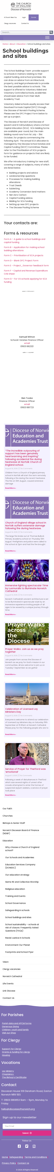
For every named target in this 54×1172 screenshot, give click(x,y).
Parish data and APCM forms (16, 1023)
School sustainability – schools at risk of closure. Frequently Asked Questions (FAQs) (22, 927)
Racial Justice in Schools (17, 937)
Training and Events (15, 896)
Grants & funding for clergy (16, 1052)
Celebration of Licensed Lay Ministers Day (21, 710)
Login (24, 17)
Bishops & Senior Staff (14, 823)
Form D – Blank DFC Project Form (21, 260)
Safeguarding (16, 1157)
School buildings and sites (18, 917)
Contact (9, 1084)
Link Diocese (9, 990)
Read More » (10, 488)
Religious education (15, 888)
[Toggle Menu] (47, 37)
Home (5, 44)
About (12, 44)
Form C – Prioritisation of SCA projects (23, 255)
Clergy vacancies (10, 23)
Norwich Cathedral (12, 976)
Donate (33, 17)
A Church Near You (10, 17)
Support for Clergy (11, 1048)
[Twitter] (27, 1146)
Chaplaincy (8, 1074)
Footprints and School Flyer (19, 952)
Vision (6, 961)
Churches (8, 815)
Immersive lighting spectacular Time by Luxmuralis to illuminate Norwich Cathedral (26, 588)
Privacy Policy (9, 1163)
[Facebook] (19, 1146)
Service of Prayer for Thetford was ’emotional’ (25, 770)
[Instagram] (34, 1146)
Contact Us (25, 23)
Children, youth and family (15, 1029)
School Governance (15, 903)
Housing (6, 1055)
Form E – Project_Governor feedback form (26, 265)
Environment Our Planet (17, 944)
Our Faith (7, 808)
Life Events (8, 983)
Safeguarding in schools (17, 910)
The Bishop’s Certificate (14, 1077)
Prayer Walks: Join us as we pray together (24, 650)
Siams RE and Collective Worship (22, 881)
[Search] (51, 32)
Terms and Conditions (36, 1157)
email (27, 343)
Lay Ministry (8, 1071)
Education (8, 840)
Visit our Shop (9, 1032)
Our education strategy (17, 874)
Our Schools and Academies (19, 857)
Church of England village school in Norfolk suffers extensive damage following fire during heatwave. (25, 525)
